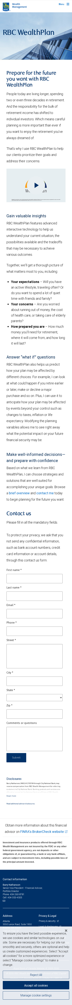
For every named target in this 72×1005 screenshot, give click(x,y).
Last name (14, 587)
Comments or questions (21, 723)
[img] (36, 36)
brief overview (19, 493)
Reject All (36, 975)
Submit (16, 757)
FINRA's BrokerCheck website (42, 831)
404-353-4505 (15, 897)
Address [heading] (7, 916)
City (9, 672)
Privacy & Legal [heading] (47, 916)
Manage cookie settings (36, 995)
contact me (45, 493)
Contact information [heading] (15, 879)
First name (14, 570)
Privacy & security (47, 921)
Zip (9, 705)
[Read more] (11, 796)
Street (11, 640)
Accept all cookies (36, 985)
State (10, 690)
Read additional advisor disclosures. (20, 804)
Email (11, 605)
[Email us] (4, 900)
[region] (36, 965)
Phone (11, 622)
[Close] (66, 930)
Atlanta (6, 921)
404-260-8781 (17, 894)
